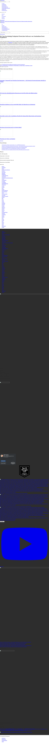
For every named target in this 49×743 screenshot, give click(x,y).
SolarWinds (4, 214)
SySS (2, 221)
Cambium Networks (5, 175)
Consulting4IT (4, 180)
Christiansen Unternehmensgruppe (7, 242)
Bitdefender (4, 174)
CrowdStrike (4, 182)
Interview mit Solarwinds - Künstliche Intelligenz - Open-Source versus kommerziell (13, 643)
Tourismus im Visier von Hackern (7, 138)
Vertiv (3, 288)
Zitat (30, 730)
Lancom (3, 205)
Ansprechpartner (4, 16)
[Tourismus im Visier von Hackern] (6, 136)
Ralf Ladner (6, 454)
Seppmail (3, 213)
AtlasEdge (3, 173)
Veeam (3, 222)
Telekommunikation (6, 8)
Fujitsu (3, 257)
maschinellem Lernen (15, 64)
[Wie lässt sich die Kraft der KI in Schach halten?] (6, 125)
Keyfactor (3, 204)
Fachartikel (20, 728)
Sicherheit (4, 4)
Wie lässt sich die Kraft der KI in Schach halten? (11, 127)
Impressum (4, 9)
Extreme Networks (5, 190)
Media (2, 15)
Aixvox (3, 168)
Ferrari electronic (4, 191)
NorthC (3, 273)
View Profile (3, 463)
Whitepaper (28, 730)
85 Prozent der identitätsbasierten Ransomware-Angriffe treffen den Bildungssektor (18, 93)
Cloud (3, 3)
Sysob (3, 219)
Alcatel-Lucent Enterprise (6, 234)
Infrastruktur (32, 728)
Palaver (3, 730)
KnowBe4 (3, 203)
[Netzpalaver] (2, 0)
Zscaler (3, 227)
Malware (11, 64)
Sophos (3, 215)
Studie (13, 730)
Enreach (3, 187)
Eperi (3, 188)
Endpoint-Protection (7, 64)
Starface (3, 281)
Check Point (4, 176)
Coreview (3, 181)
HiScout (3, 197)
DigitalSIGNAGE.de (5, 183)
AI (2, 24)
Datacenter (4, 5)
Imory (3, 199)
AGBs (3, 741)
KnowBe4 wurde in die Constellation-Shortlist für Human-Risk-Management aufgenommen (20, 116)
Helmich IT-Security (5, 196)
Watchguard (4, 226)
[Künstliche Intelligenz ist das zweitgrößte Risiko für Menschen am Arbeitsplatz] (6, 102)
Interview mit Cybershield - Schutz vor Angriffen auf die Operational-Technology (12, 644)
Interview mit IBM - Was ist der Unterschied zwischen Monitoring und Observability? (13, 646)
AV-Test (3, 64)
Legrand (3, 206)
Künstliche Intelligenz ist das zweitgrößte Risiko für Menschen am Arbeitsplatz (17, 104)
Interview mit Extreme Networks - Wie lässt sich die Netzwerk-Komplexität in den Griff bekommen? (15, 645)
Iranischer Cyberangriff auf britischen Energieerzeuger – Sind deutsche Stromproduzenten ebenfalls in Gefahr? (23, 81)
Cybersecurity (4, 30)
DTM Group (4, 249)
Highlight (27, 728)
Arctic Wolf (4, 172)
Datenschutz (4, 10)
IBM (2, 198)
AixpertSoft (3, 167)
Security (20, 64)
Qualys (3, 211)
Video (25, 730)
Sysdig (3, 220)
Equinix (3, 189)
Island (3, 265)
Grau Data (3, 195)
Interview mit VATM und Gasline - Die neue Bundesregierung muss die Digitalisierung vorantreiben (15, 642)
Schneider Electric (5, 212)
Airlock (3, 166)
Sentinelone (23, 64)
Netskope (3, 207)
